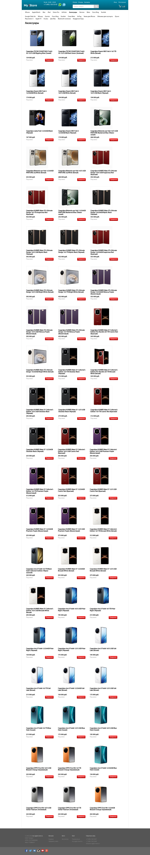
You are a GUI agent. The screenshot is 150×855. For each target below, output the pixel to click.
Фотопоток (65, 839)
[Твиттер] (31, 851)
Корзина (51, 839)
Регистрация (122, 2)
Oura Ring (95, 12)
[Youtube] (43, 851)
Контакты (87, 2)
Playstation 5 (29, 19)
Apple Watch (36, 12)
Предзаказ (49, 60)
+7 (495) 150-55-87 (91, 839)
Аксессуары (73, 12)
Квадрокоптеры (78, 19)
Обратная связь (90, 836)
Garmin (47, 16)
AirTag (79, 16)
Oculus (46, 19)
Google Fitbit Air (30, 16)
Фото (63, 836)
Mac (44, 12)
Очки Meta (71, 16)
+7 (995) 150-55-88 (91, 841)
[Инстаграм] (39, 851)
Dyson (117, 16)
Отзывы (80, 2)
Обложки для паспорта (105, 16)
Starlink (103, 12)
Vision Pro (56, 12)
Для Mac (53, 19)
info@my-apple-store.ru (93, 843)
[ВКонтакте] (35, 851)
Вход (115, 2)
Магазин (51, 836)
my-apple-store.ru (37, 836)
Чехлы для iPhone (89, 16)
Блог (73, 836)
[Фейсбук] (27, 851)
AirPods (64, 12)
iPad (49, 12)
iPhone (27, 12)
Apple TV (38, 19)
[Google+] (47, 851)
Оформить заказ (53, 841)
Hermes (81, 12)
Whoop (40, 16)
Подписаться (76, 839)
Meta (88, 12)
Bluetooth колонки (64, 19)
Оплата (75, 2)
